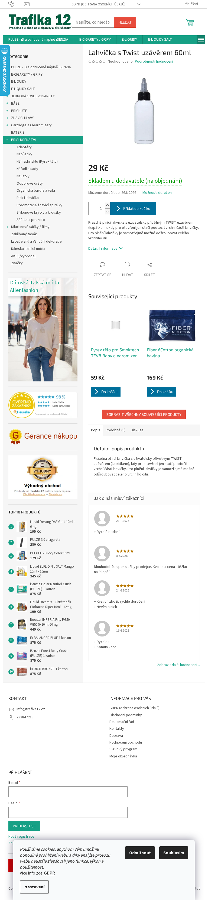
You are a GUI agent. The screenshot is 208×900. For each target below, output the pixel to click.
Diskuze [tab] (137, 430)
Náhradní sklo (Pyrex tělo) (37, 161)
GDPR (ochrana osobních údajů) (98, 4)
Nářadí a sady (27, 169)
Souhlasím (173, 853)
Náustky (23, 176)
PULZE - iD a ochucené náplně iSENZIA (41, 67)
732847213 (25, 717)
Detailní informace (103, 248)
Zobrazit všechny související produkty (143, 414)
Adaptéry (24, 147)
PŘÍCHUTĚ (19, 111)
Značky (17, 263)
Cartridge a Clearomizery (31, 125)
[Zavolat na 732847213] (16, 4)
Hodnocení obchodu (125, 742)
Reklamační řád (121, 722)
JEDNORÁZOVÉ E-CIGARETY (33, 96)
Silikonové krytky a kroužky (39, 212)
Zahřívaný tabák (24, 234)
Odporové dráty (30, 183)
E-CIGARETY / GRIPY (27, 74)
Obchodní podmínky (125, 715)
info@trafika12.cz (31, 709)
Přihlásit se (24, 826)
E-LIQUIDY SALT (23, 89)
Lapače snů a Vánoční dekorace (36, 241)
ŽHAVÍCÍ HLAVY (22, 118)
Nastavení (34, 887)
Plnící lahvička (28, 198)
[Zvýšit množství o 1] (107, 205)
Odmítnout (140, 853)
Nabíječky (24, 154)
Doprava (116, 735)
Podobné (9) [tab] (115, 430)
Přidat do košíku (136, 208)
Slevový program (123, 749)
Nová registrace (21, 836)
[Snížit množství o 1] (107, 211)
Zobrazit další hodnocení (177, 665)
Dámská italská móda (28, 249)
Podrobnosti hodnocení (154, 61)
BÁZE (15, 103)
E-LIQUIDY (18, 81)
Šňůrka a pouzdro (31, 220)
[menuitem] (38, 39)
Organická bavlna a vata (36, 190)
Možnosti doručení (157, 192)
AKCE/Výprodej (23, 256)
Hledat (125, 22)
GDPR (49, 873)
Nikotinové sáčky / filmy (30, 227)
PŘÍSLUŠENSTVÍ (23, 140)
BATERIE (17, 132)
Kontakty (116, 728)
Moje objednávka (123, 756)
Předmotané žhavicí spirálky (39, 205)
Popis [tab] (95, 430)
